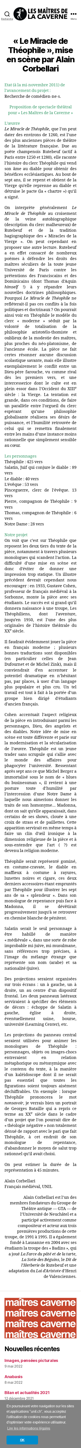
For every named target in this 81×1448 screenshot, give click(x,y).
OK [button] (22, 1440)
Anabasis (13, 1376)
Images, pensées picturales (31, 1360)
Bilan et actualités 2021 (27, 1392)
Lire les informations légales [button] (28, 1428)
